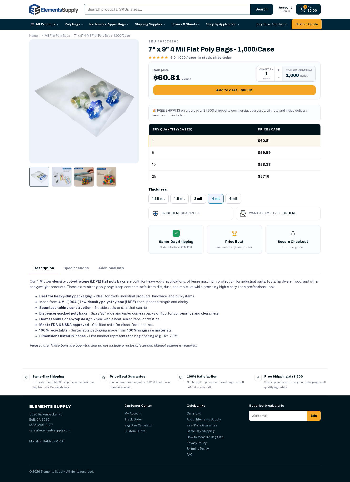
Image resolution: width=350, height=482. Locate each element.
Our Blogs (194, 413)
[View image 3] (84, 177)
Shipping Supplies (150, 24)
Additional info (111, 268)
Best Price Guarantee (202, 425)
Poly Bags (74, 24)
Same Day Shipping (201, 431)
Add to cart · (234, 90)
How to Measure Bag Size (205, 437)
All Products (47, 24)
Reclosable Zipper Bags (108, 24)
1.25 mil (158, 199)
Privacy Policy (197, 443)
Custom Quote (306, 24)
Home (33, 35)
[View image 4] (106, 177)
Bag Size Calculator (271, 24)
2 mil (198, 199)
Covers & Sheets (185, 24)
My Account (133, 413)
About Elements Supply (204, 419)
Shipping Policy (198, 449)
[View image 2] (62, 177)
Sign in (285, 9)
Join (314, 416)
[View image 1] (39, 177)
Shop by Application (222, 24)
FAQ (190, 454)
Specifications (76, 268)
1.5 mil (179, 199)
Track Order (133, 419)
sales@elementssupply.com (49, 430)
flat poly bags (114, 281)
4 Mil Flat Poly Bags (56, 35)
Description (44, 268)
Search (261, 9)
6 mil (233, 199)
